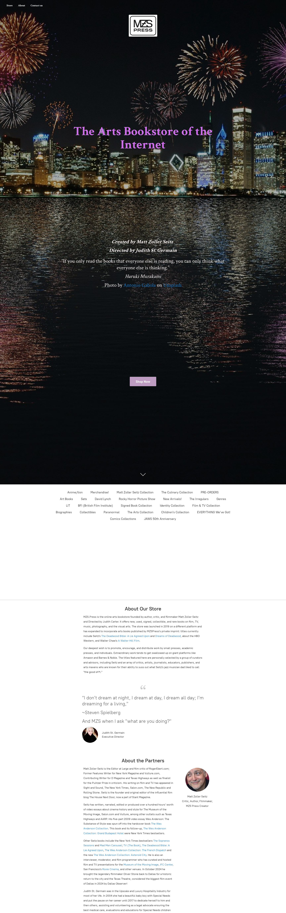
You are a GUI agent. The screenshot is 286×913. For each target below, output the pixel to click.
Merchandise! (100, 492)
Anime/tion (75, 492)
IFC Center (166, 864)
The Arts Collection (140, 512)
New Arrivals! (172, 499)
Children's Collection (175, 512)
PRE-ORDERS (210, 492)
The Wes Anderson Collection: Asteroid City (119, 855)
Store (10, 5)
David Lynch (103, 499)
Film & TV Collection (206, 505)
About (21, 5)
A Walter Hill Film (128, 640)
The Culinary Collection (177, 492)
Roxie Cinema (110, 869)
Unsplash (172, 285)
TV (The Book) (132, 845)
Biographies (64, 512)
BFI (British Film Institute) (95, 505)
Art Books (66, 499)
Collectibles (88, 512)
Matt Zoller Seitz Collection (135, 492)
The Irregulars (199, 499)
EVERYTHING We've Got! (213, 512)
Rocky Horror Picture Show (137, 499)
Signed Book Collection (136, 505)
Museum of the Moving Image (141, 864)
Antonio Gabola (139, 285)
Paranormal (111, 512)
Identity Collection (172, 505)
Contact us (37, 5)
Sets (84, 499)
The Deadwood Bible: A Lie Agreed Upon (125, 636)
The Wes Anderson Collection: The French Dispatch (135, 850)
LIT (68, 505)
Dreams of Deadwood (168, 636)
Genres (221, 499)
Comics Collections (123, 519)
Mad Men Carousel (111, 845)
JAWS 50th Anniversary (160, 519)
